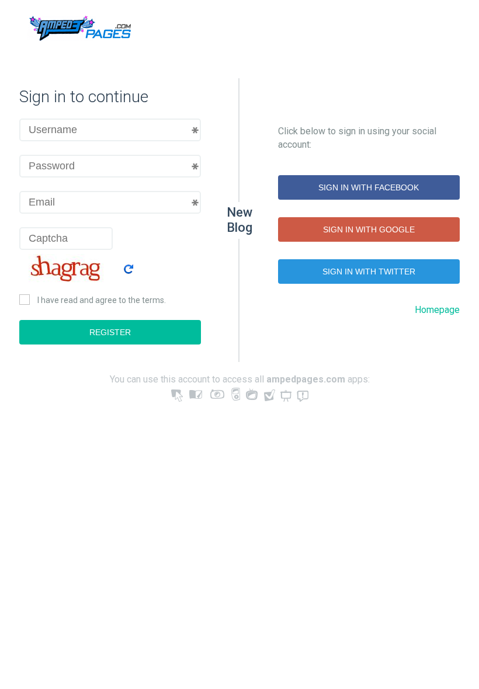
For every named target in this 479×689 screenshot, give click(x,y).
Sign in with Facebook (368, 187)
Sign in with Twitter (368, 271)
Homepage (437, 309)
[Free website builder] (78, 30)
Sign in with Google (369, 229)
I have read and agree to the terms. (101, 300)
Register (110, 332)
